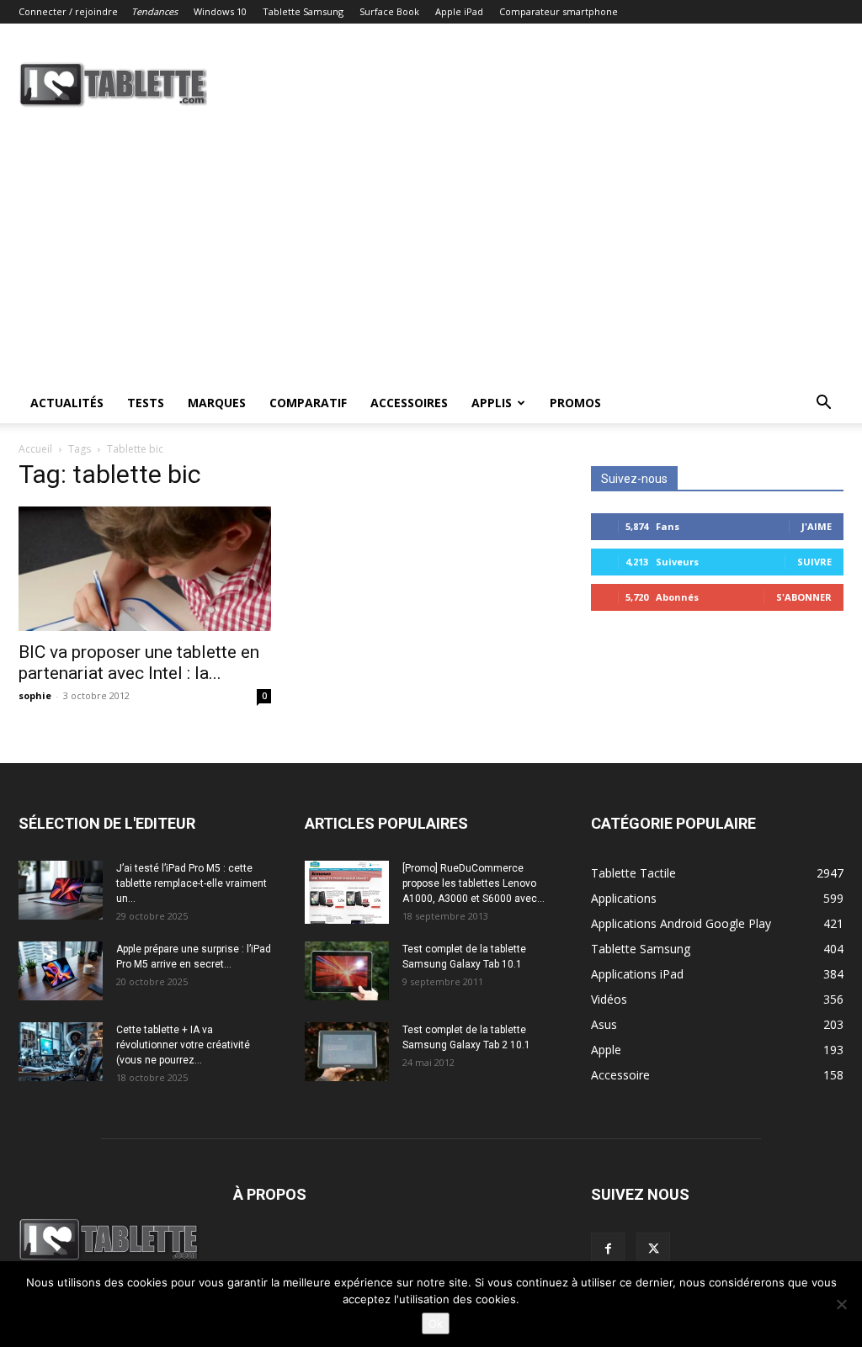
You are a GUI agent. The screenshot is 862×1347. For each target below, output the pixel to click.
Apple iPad (459, 11)
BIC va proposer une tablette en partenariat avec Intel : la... (139, 662)
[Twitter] (653, 1249)
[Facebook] (608, 1249)
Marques (217, 403)
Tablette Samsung (303, 11)
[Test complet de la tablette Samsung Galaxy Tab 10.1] (347, 970)
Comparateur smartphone (558, 11)
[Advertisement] (431, 256)
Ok (435, 1323)
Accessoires (409, 403)
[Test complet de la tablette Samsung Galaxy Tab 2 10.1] (347, 1051)
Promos (575, 403)
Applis (491, 403)
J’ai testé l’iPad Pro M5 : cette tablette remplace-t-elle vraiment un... (191, 883)
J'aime (816, 526)
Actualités (67, 403)
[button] (823, 404)
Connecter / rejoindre (68, 11)
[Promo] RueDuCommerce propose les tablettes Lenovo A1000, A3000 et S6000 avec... (473, 883)
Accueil (35, 449)
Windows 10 (220, 11)
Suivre (814, 561)
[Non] (841, 1304)
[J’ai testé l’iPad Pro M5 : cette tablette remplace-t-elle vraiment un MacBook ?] (61, 890)
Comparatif (308, 403)
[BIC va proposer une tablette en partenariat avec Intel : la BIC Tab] (145, 568)
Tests (145, 403)
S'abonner (804, 597)
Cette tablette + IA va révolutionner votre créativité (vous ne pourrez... (183, 1045)
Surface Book (389, 11)
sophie (35, 695)
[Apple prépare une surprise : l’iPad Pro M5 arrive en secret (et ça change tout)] (61, 970)
